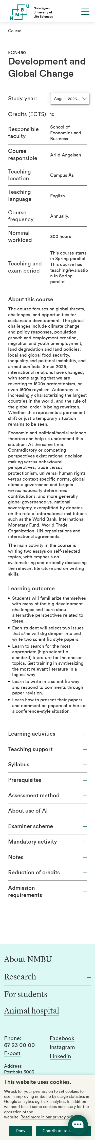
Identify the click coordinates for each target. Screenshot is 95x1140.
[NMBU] (47, 12)
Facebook (62, 1038)
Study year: (22, 98)
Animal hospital (31, 1011)
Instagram (62, 1047)
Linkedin (60, 1056)
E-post (12, 1053)
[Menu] (85, 11)
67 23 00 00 (19, 1045)
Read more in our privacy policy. (49, 1117)
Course (14, 31)
